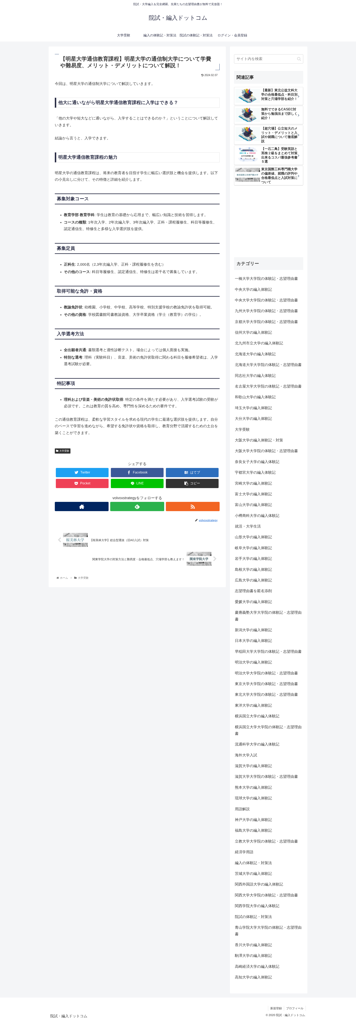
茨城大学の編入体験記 (253, 874)
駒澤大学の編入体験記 (253, 956)
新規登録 (276, 1008)
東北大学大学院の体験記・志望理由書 (266, 694)
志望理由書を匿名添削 (253, 591)
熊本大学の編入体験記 (253, 787)
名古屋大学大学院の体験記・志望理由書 (268, 386)
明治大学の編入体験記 (253, 662)
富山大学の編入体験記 (253, 505)
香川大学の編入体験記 (253, 945)
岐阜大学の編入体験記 (253, 548)
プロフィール (294, 1008)
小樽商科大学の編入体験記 (257, 516)
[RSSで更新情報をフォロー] (193, 506)
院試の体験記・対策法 (253, 917)
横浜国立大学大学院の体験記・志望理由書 (268, 730)
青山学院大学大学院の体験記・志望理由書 (268, 930)
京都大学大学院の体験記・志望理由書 (266, 322)
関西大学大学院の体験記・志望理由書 (266, 895)
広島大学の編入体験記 (253, 580)
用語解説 (242, 809)
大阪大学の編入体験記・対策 (259, 440)
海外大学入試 (246, 755)
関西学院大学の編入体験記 (257, 906)
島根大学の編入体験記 (253, 569)
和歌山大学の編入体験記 (255, 397)
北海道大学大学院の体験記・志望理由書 (268, 365)
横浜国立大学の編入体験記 (257, 716)
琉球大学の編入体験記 (253, 798)
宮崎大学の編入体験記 (253, 483)
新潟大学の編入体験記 (253, 630)
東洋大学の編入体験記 (253, 705)
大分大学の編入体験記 (253, 419)
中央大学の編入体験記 (253, 289)
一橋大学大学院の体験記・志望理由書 (266, 279)
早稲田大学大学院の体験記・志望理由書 (268, 651)
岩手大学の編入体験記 (253, 559)
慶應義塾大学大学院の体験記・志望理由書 (268, 615)
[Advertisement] (268, 222)
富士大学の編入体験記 (253, 494)
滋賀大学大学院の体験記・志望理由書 (266, 776)
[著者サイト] (82, 506)
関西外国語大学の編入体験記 (259, 884)
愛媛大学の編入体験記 (253, 602)
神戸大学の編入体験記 (253, 820)
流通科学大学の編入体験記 (257, 744)
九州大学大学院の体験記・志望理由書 (266, 311)
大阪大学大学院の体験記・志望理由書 (266, 451)
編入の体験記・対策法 (253, 863)
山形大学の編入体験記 (253, 537)
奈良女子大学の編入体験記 (257, 462)
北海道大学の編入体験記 (255, 354)
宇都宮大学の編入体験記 (255, 472)
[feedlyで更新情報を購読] (137, 506)
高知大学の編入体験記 (253, 977)
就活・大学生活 (248, 526)
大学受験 (64, 450)
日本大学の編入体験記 (253, 641)
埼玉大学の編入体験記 (253, 408)
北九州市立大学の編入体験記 (259, 343)
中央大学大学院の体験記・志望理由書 (266, 300)
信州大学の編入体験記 (253, 332)
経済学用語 (244, 852)
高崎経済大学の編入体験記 (257, 966)
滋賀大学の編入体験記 (253, 766)
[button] (299, 59)
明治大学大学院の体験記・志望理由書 (266, 673)
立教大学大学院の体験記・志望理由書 (266, 841)
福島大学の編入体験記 (253, 830)
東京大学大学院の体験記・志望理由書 (266, 684)
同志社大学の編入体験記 (255, 376)
